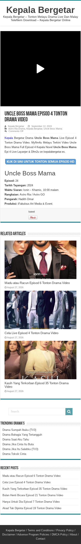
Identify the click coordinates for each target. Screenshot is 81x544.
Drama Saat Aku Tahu (15, 439)
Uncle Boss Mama (53, 128)
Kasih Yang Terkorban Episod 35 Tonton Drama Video (34, 488)
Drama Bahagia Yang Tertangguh (22, 434)
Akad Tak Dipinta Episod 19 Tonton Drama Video (31, 508)
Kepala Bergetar (40, 10)
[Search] (68, 411)
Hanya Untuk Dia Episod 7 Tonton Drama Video (31, 501)
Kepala (9, 137)
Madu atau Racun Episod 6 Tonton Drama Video (37, 283)
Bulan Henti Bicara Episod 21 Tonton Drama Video (32, 495)
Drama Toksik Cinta (14, 453)
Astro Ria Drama (16, 128)
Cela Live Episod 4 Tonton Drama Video (31, 333)
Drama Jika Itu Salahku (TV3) (20, 449)
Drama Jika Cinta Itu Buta (18, 444)
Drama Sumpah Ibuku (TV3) (19, 429)
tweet (31, 211)
